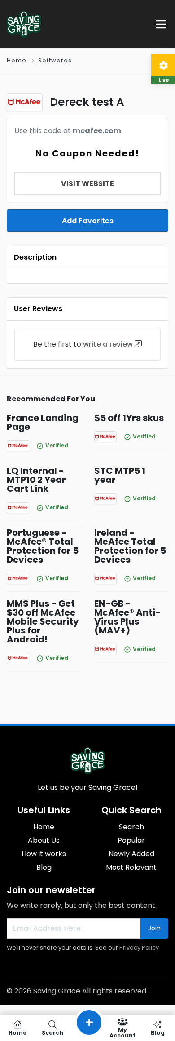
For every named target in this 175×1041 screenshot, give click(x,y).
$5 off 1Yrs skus (129, 417)
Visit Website (87, 183)
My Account (122, 1032)
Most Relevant (131, 867)
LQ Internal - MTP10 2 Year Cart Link (36, 479)
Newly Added (131, 854)
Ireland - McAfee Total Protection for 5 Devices (130, 546)
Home (16, 60)
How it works (44, 854)
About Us (44, 840)
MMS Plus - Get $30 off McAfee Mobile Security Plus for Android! (43, 621)
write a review (108, 344)
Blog (44, 867)
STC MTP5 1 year (119, 475)
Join (154, 928)
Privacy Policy (139, 947)
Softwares (55, 60)
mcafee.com (97, 131)
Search (131, 827)
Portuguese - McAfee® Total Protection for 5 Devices (43, 546)
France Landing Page (43, 422)
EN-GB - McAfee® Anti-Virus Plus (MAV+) (127, 617)
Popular (131, 840)
